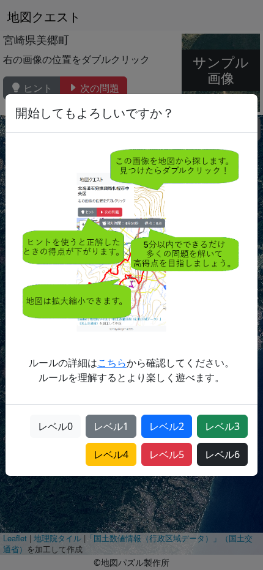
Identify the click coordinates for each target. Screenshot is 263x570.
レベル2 (166, 426)
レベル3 (222, 426)
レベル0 (55, 426)
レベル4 (111, 454)
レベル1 (111, 426)
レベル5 (166, 454)
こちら (112, 362)
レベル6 (222, 454)
